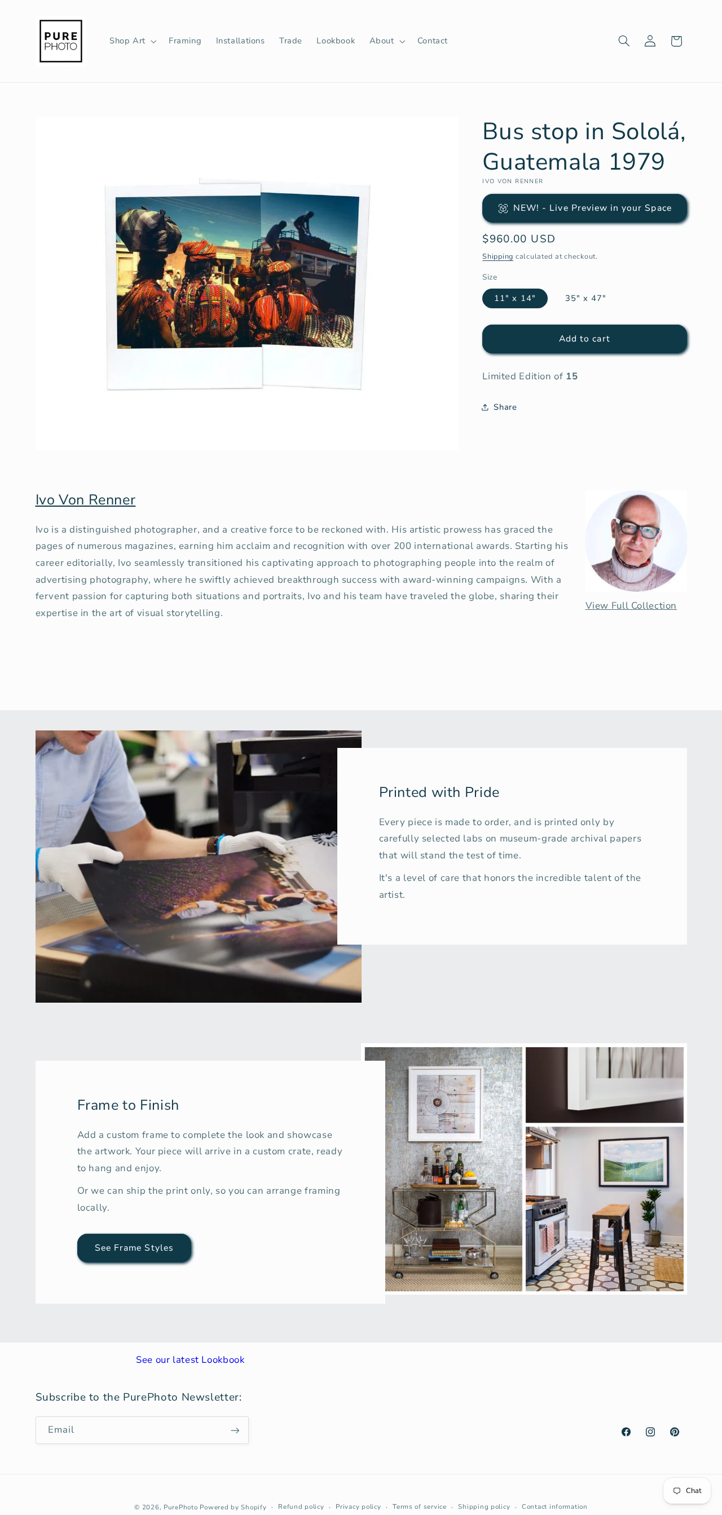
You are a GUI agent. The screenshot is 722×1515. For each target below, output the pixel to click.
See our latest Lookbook (190, 1359)
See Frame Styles (134, 1248)
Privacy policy (358, 1506)
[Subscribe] (235, 1430)
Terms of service (420, 1506)
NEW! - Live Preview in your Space (592, 208)
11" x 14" (514, 298)
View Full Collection (631, 605)
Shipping (497, 256)
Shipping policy (484, 1506)
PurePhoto (181, 1506)
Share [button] (505, 407)
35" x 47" (585, 298)
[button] (131, 41)
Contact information (555, 1506)
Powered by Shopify (233, 1506)
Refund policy (301, 1506)
